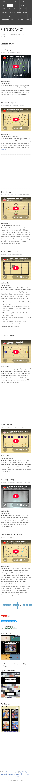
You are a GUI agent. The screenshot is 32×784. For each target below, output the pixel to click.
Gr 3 (4, 5)
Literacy (18, 16)
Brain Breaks (5, 12)
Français (15, 772)
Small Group (20, 19)
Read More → (5, 150)
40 (17, 605)
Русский (27, 772)
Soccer (27, 19)
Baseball (16, 9)
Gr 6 (22, 5)
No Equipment (5, 19)
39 (14, 605)
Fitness (19, 12)
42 (24, 605)
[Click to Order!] (10, 685)
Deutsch (8, 772)
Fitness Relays (6, 424)
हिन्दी (22, 774)
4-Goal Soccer (6, 192)
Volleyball (19, 23)
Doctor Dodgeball (8, 335)
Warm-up (26, 23)
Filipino (27, 774)
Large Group (11, 16)
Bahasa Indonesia (14, 774)
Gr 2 (23, 2)
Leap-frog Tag (6, 50)
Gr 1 (16, 2)
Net (24, 16)
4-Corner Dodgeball (8, 103)
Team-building (11, 23)
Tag (4, 23)
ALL (4, 2)
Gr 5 (16, 5)
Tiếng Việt (16, 776)
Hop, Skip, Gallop (7, 479)
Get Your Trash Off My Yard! (12, 535)
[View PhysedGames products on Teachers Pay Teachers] (9, 627)
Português (4, 774)
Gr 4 (10, 5)
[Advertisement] (16, 171)
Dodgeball (12, 12)
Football (25, 12)
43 (27, 605)
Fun (4, 16)
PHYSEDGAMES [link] (12, 29)
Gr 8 (10, 9)
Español (21, 772)
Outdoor (13, 19)
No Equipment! (16, 52)
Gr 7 (4, 9)
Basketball (23, 9)
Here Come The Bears (9, 251)
